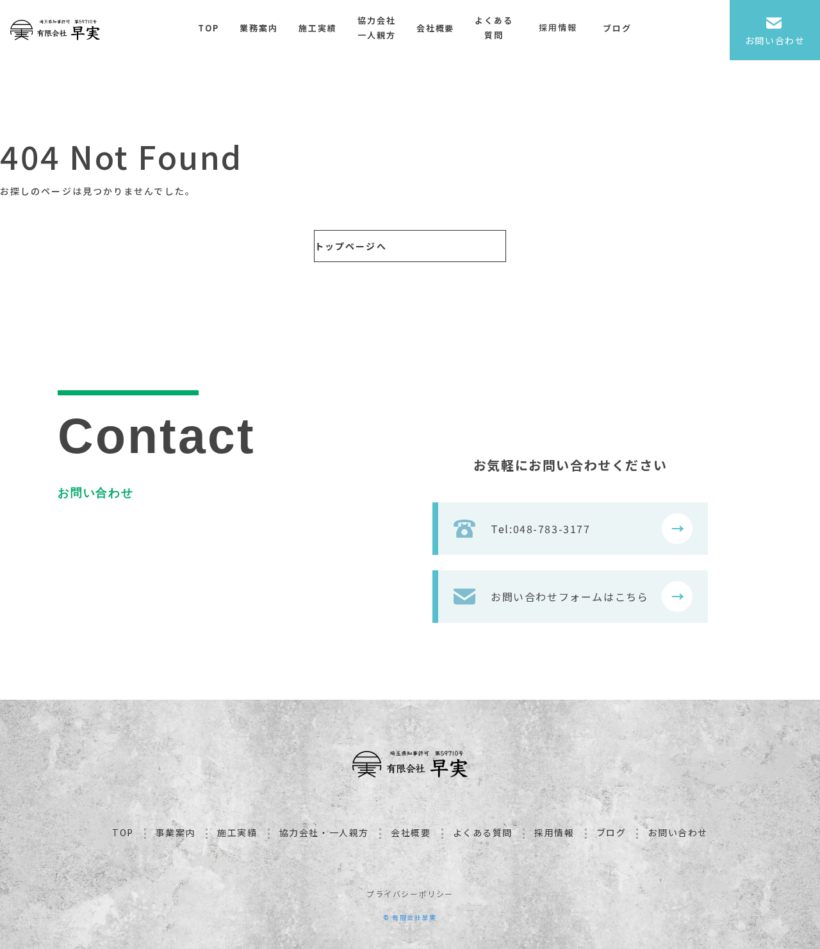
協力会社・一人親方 (324, 832)
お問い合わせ (678, 832)
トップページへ (351, 246)
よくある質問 (494, 27)
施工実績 (318, 28)
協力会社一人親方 (376, 27)
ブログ (617, 28)
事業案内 (175, 832)
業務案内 (259, 28)
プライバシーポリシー (410, 893)
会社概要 (435, 28)
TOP (208, 28)
